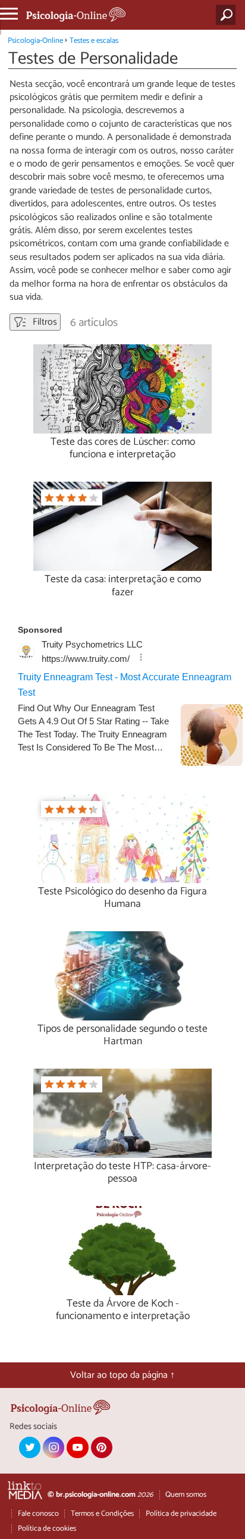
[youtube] (77, 1447)
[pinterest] (101, 1447)
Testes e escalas (94, 40)
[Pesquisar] (228, 15)
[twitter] (29, 1447)
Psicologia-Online (35, 40)
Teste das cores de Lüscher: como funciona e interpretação (123, 448)
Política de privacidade (181, 1513)
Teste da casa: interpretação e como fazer (123, 585)
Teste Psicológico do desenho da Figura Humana (122, 897)
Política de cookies (47, 1528)
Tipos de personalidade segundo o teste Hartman (122, 1035)
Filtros (43, 322)
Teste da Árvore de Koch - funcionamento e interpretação (123, 1310)
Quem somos (185, 1494)
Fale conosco (38, 1513)
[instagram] (53, 1447)
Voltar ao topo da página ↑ (122, 1375)
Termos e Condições (102, 1513)
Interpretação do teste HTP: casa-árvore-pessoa (122, 1172)
